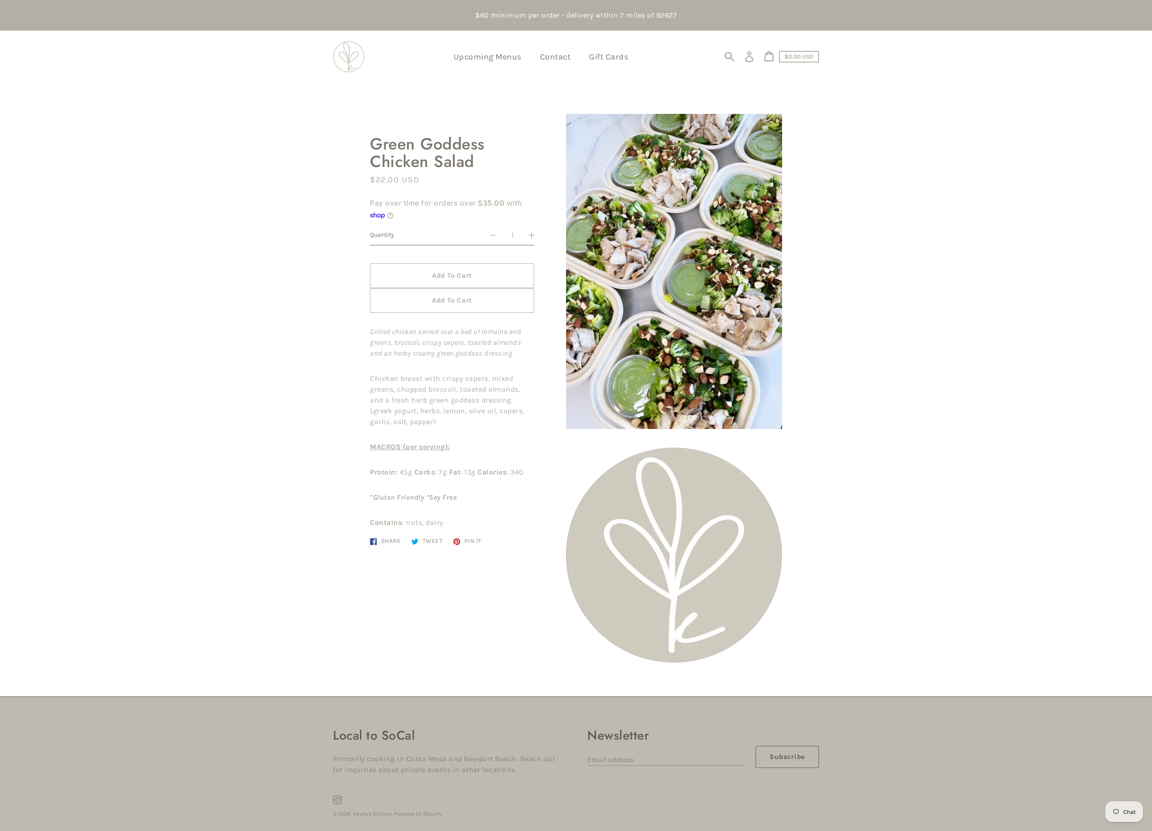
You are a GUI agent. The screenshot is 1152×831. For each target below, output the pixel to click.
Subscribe (787, 757)
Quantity (382, 235)
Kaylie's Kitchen (372, 814)
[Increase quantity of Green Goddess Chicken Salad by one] (531, 235)
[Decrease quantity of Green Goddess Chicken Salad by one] (492, 235)
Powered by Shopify (418, 814)
